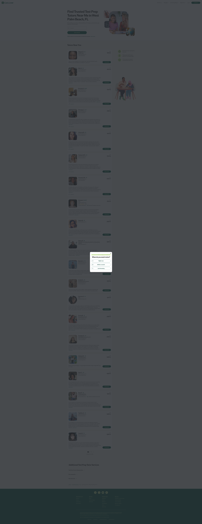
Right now (101, 260)
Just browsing (101, 268)
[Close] (110, 253)
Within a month (101, 264)
